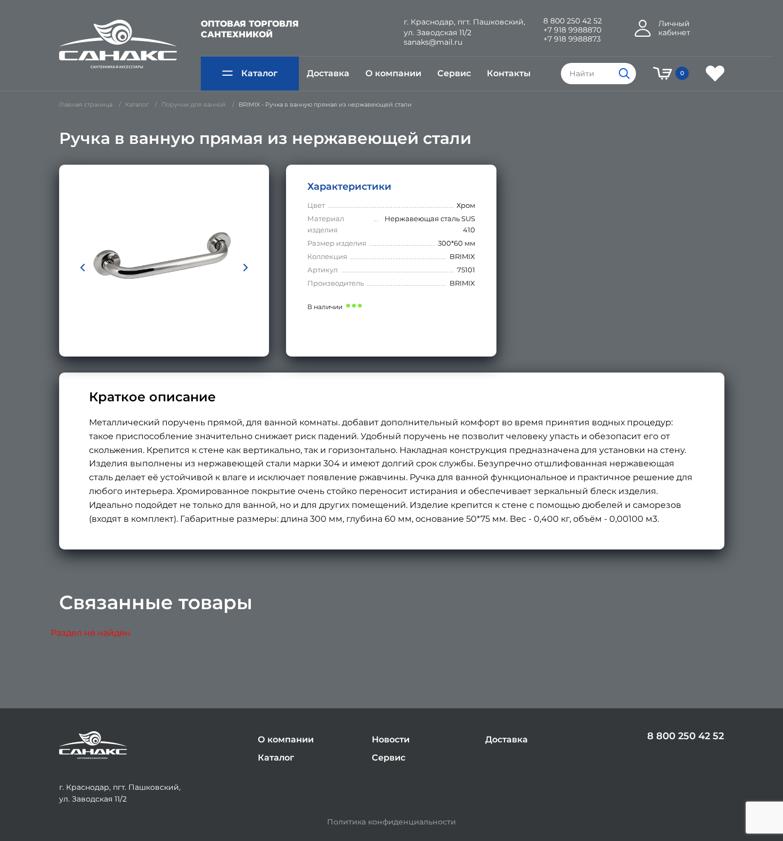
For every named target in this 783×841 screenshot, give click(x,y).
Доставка (328, 73)
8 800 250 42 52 (572, 21)
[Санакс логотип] (118, 44)
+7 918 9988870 (572, 30)
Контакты (509, 73)
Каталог (259, 73)
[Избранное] (715, 74)
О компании (393, 73)
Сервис (454, 73)
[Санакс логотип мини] (93, 745)
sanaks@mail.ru (433, 42)
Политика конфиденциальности (391, 822)
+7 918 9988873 (572, 39)
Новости (391, 739)
